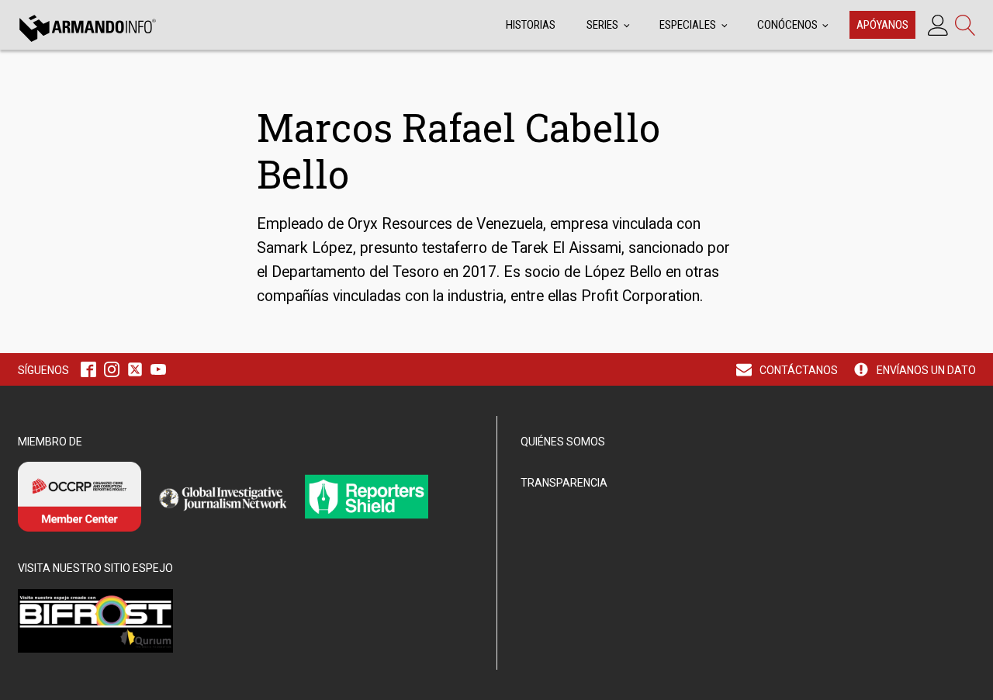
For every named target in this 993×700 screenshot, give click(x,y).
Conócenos (787, 25)
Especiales (687, 25)
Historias (530, 25)
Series (602, 25)
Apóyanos (882, 25)
